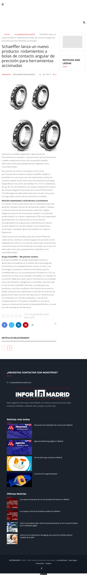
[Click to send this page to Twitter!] (11, 325)
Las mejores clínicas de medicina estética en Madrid (40, 511)
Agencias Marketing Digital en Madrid (48, 441)
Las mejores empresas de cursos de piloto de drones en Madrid (44, 499)
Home (7, 34)
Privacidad (40, 563)
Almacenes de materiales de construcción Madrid (53, 425)
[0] (40, 74)
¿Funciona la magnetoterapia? (45, 474)
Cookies (48, 563)
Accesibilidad (62, 560)
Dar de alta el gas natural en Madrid (48, 457)
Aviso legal (73, 560)
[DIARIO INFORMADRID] (43, 13)
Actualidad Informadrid (25, 34)
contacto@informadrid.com (20, 382)
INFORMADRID (14, 560)
